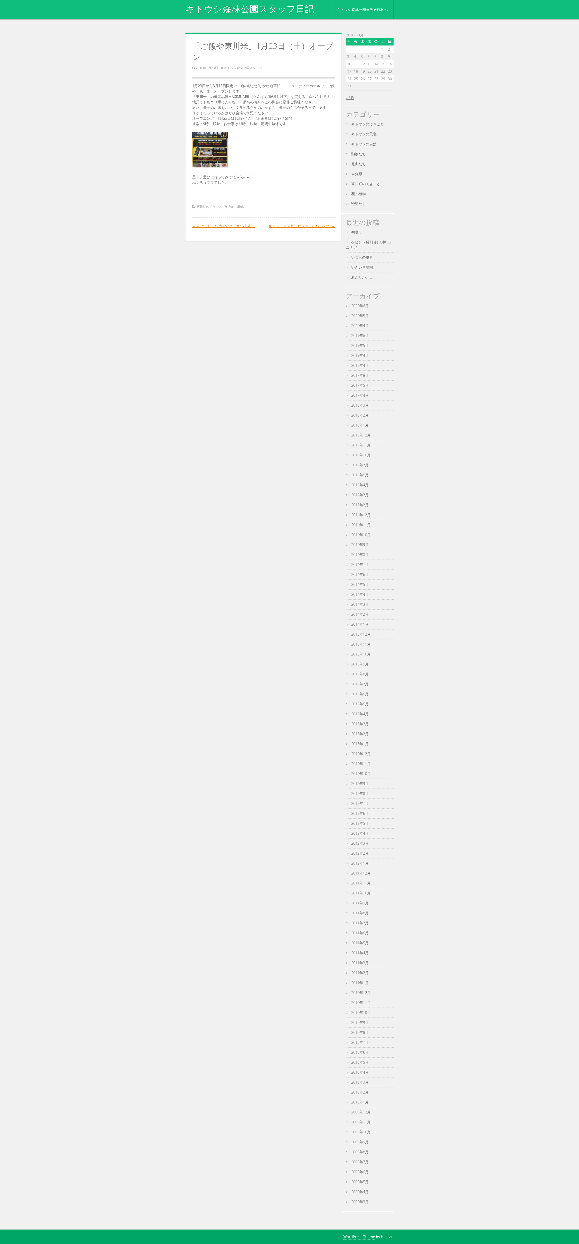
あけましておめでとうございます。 (223, 225)
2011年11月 (361, 883)
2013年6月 (360, 693)
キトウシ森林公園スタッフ (243, 68)
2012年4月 (360, 833)
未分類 (356, 173)
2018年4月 (360, 365)
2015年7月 (360, 464)
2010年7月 (360, 1042)
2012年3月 (360, 843)
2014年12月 (361, 514)
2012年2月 (360, 853)
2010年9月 (360, 1022)
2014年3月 (360, 604)
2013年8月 (360, 674)
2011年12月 (361, 873)
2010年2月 (360, 1092)
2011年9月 (360, 903)
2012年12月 (361, 753)
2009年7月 (360, 1161)
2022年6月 (360, 305)
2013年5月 (360, 703)
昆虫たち (358, 163)
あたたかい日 (362, 277)
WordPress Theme (359, 1236)
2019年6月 (360, 335)
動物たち (358, 153)
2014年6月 (360, 574)
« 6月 (350, 97)
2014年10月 (361, 534)
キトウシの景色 (364, 133)
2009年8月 (360, 1151)
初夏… (356, 232)
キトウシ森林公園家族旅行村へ (362, 9)
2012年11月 (361, 763)
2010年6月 (360, 1052)
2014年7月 (360, 564)
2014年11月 (361, 524)
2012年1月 (360, 863)
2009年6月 (360, 1171)
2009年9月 (360, 1141)
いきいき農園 (362, 267)
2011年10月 (361, 893)
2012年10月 (361, 773)
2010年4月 (360, 1072)
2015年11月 (361, 445)
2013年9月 (360, 664)
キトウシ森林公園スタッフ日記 (249, 9)
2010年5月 (360, 1062)
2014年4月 (360, 594)
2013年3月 (360, 723)
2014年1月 (360, 624)
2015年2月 (360, 504)
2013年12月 (361, 634)
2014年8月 (360, 554)
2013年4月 (360, 713)
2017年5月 (360, 385)
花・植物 (358, 193)
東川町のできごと (209, 206)
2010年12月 (361, 992)
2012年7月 (360, 803)
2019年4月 (360, 355)
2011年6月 (360, 932)
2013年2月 (360, 733)
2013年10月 (361, 654)
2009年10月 (361, 1132)
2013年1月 (360, 743)
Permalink (236, 206)
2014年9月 (360, 544)
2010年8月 (360, 1032)
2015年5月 (360, 474)
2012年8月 (360, 793)
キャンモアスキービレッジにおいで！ (302, 225)
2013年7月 (360, 684)
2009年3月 (360, 1201)
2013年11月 (361, 644)
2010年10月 (361, 1012)
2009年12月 (361, 1112)
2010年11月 (361, 1002)
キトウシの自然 (364, 143)
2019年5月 (360, 345)
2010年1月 (360, 1102)
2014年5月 (360, 584)
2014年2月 (360, 614)
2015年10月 (361, 455)
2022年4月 (360, 325)
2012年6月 (360, 813)
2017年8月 (360, 375)
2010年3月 (360, 1082)
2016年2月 (360, 415)
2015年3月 (360, 494)
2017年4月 (360, 395)
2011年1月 (360, 982)
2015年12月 (361, 435)
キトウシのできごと (367, 124)
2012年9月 (360, 783)
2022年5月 (360, 315)
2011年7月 (360, 922)
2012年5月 (360, 823)
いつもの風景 (362, 257)
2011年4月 (360, 952)
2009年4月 (360, 1191)
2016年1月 (360, 425)
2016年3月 (360, 405)
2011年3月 (360, 962)
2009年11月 (361, 1122)
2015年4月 (360, 484)
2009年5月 (360, 1181)
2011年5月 (360, 942)
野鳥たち (358, 203)
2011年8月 (360, 912)
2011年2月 (360, 972)
